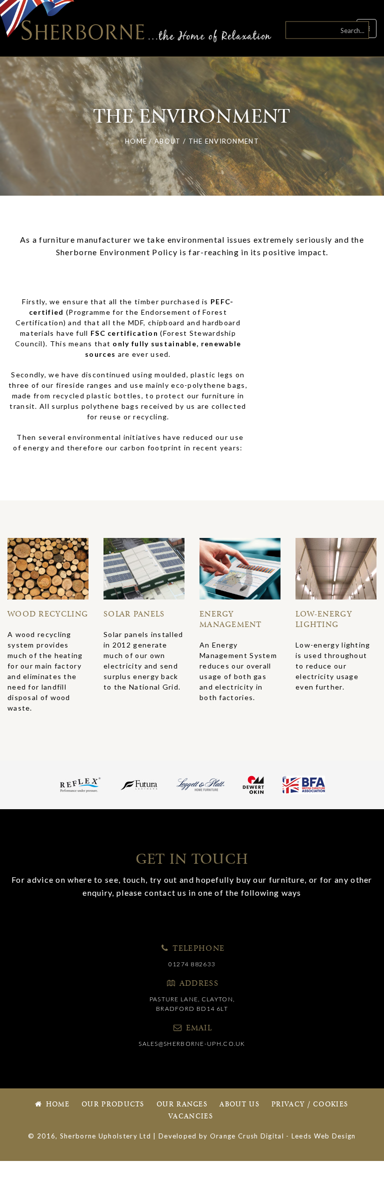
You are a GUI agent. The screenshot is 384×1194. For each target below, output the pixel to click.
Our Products (113, 1104)
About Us (239, 1104)
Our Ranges (182, 1104)
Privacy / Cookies (310, 1104)
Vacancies (190, 1116)
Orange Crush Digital (247, 1136)
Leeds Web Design (324, 1136)
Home (56, 1104)
